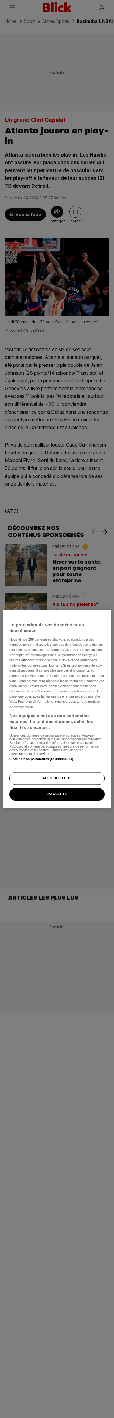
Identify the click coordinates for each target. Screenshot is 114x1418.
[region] (57, 709)
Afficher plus (57, 778)
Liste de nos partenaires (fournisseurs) (41, 759)
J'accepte (57, 794)
